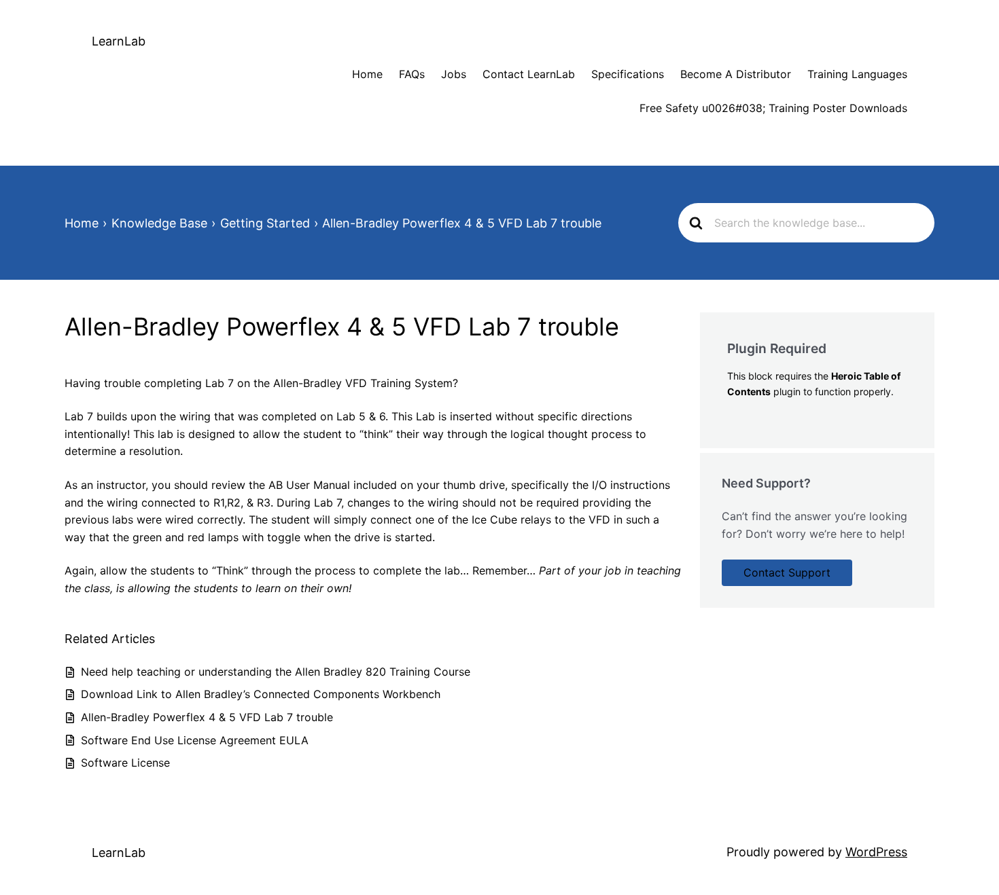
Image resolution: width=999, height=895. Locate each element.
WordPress (876, 852)
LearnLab (118, 41)
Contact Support (786, 572)
